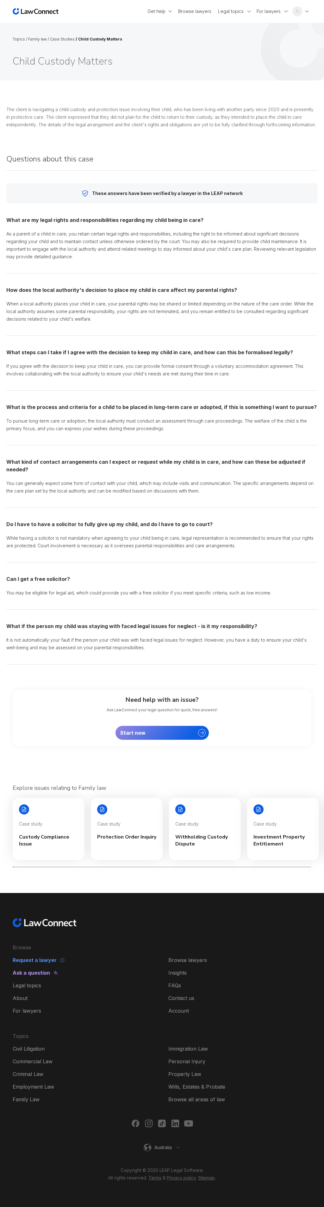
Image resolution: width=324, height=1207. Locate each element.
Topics (19, 39)
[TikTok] (162, 1123)
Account (178, 1011)
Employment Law (33, 1087)
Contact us (181, 998)
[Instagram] (149, 1123)
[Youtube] (189, 1123)
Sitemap (206, 1177)
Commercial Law (33, 1061)
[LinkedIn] (175, 1123)
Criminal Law (28, 1074)
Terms (154, 1177)
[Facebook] (135, 1123)
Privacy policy (181, 1177)
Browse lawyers (187, 960)
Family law (37, 39)
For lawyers (27, 1011)
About (20, 998)
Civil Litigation (29, 1049)
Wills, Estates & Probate (196, 1087)
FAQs (174, 985)
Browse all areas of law (196, 1099)
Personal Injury (186, 1061)
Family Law (26, 1099)
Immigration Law (188, 1049)
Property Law (184, 1074)
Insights (177, 973)
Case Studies (62, 39)
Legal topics (27, 985)
